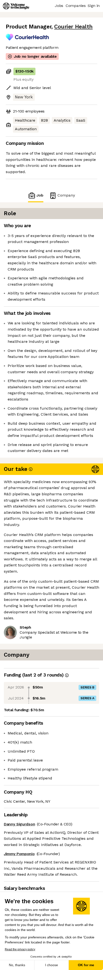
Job (39, 195)
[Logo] (16, 6)
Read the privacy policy (20, 949)
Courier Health (73, 26)
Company (66, 195)
